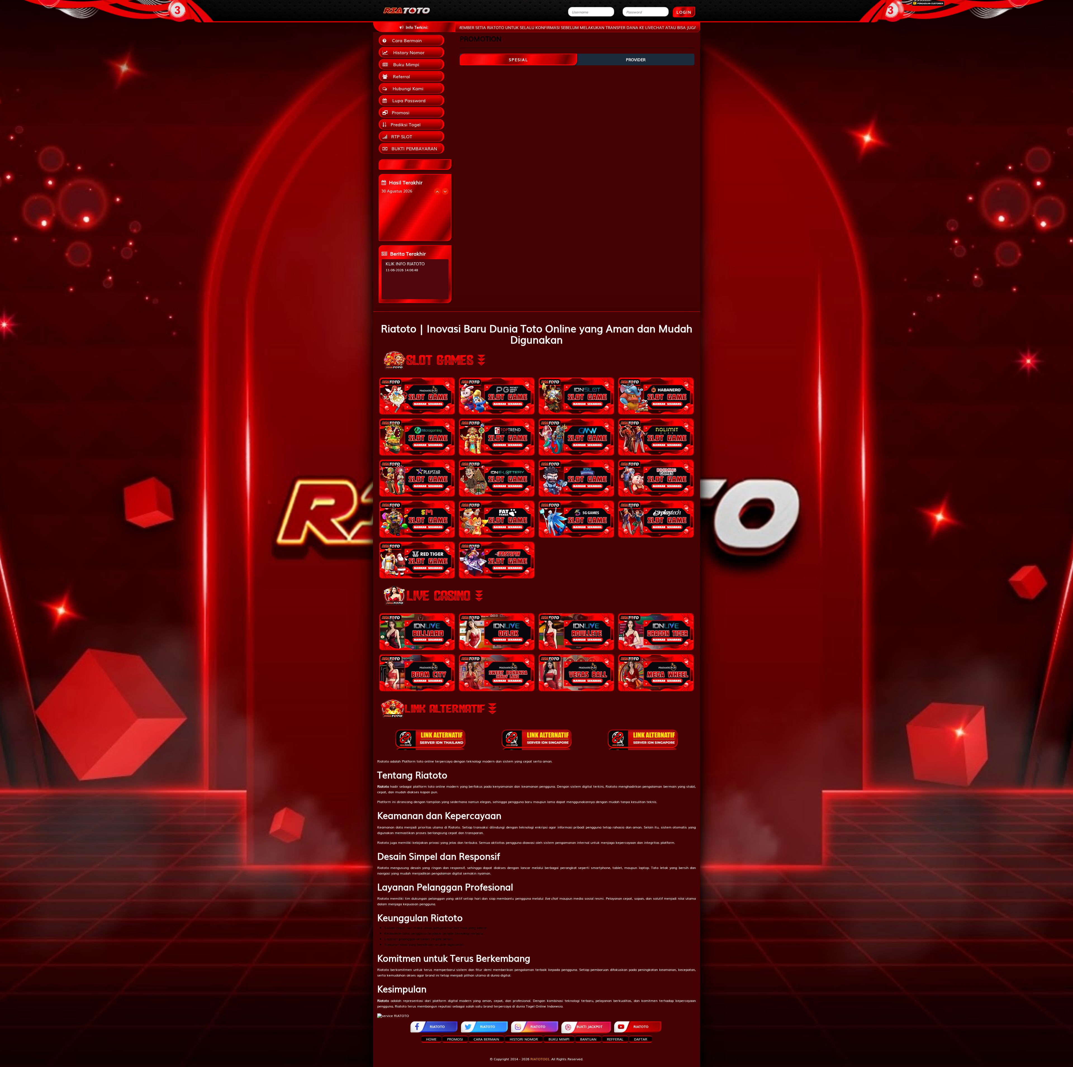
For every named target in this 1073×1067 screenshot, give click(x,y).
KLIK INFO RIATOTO (405, 263)
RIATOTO (437, 1026)
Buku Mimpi (404, 64)
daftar (640, 1039)
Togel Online (536, 1006)
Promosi (399, 112)
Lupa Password (408, 100)
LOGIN (684, 12)
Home (431, 1039)
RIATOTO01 (539, 1058)
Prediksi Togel (405, 124)
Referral (400, 76)
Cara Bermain (405, 40)
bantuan (588, 1039)
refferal (615, 1039)
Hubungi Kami (406, 88)
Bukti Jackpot (589, 1026)
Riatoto (383, 761)
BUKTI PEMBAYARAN (413, 148)
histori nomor (524, 1039)
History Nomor (407, 52)
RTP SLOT (401, 136)
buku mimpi (559, 1039)
